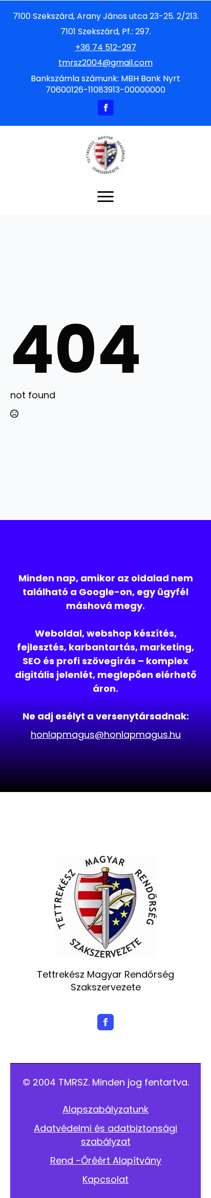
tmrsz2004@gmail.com (105, 63)
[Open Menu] (105, 196)
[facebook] (106, 108)
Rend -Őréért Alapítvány (105, 1160)
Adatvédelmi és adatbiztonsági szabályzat (105, 1134)
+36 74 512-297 (105, 47)
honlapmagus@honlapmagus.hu (106, 734)
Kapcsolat (105, 1179)
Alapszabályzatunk (105, 1109)
